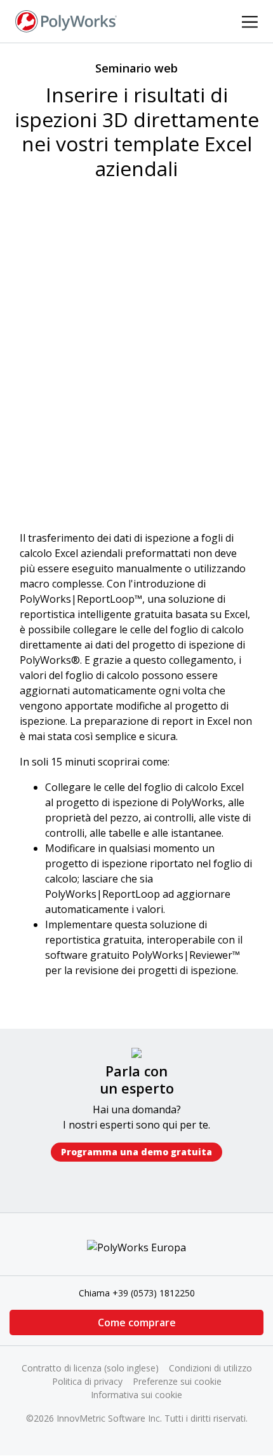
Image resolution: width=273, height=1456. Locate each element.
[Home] (66, 20)
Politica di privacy (87, 1381)
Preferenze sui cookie (177, 1381)
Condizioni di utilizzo (210, 1368)
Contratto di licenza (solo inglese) (90, 1368)
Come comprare (137, 1322)
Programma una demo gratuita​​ (136, 1152)
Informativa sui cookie (136, 1395)
